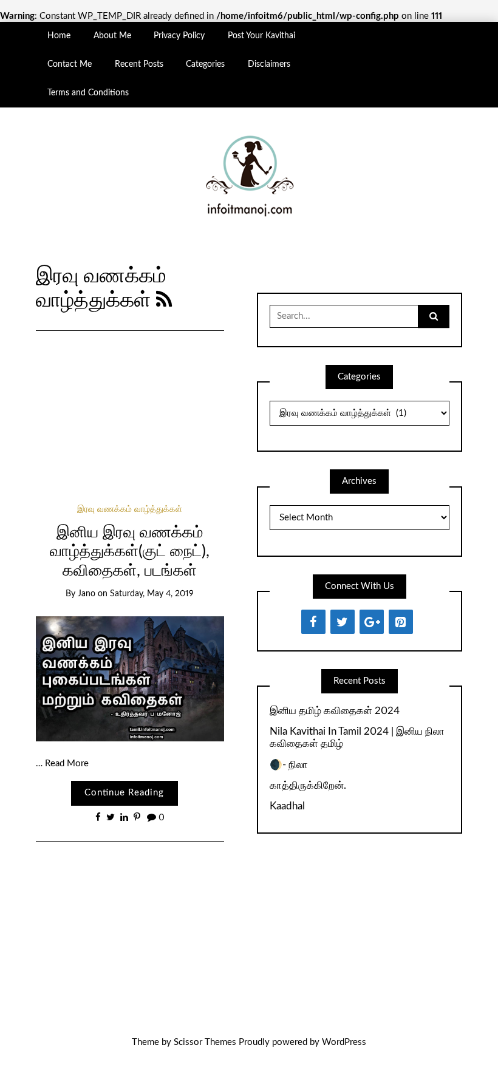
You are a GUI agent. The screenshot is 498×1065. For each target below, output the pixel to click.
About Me (112, 36)
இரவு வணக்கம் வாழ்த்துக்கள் (129, 509)
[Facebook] (313, 622)
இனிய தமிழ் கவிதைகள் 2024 (335, 711)
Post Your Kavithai (261, 36)
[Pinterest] (401, 622)
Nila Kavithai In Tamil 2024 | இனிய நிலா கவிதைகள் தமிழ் (357, 737)
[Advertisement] (129, 401)
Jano (86, 594)
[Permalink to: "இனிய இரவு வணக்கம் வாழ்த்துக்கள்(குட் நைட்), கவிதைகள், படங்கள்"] (129, 678)
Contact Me (69, 64)
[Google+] (372, 622)
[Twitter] (342, 622)
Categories (205, 64)
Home (58, 36)
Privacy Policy (179, 36)
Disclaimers (269, 64)
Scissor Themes (205, 1042)
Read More (67, 763)
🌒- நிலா (289, 765)
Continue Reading (124, 792)
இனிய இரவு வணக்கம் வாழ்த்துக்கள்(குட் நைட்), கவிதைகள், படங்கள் (130, 552)
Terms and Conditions (88, 93)
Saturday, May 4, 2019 (152, 594)
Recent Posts (139, 64)
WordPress (344, 1042)
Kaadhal (287, 806)
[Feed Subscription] (164, 300)
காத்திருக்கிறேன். (308, 785)
